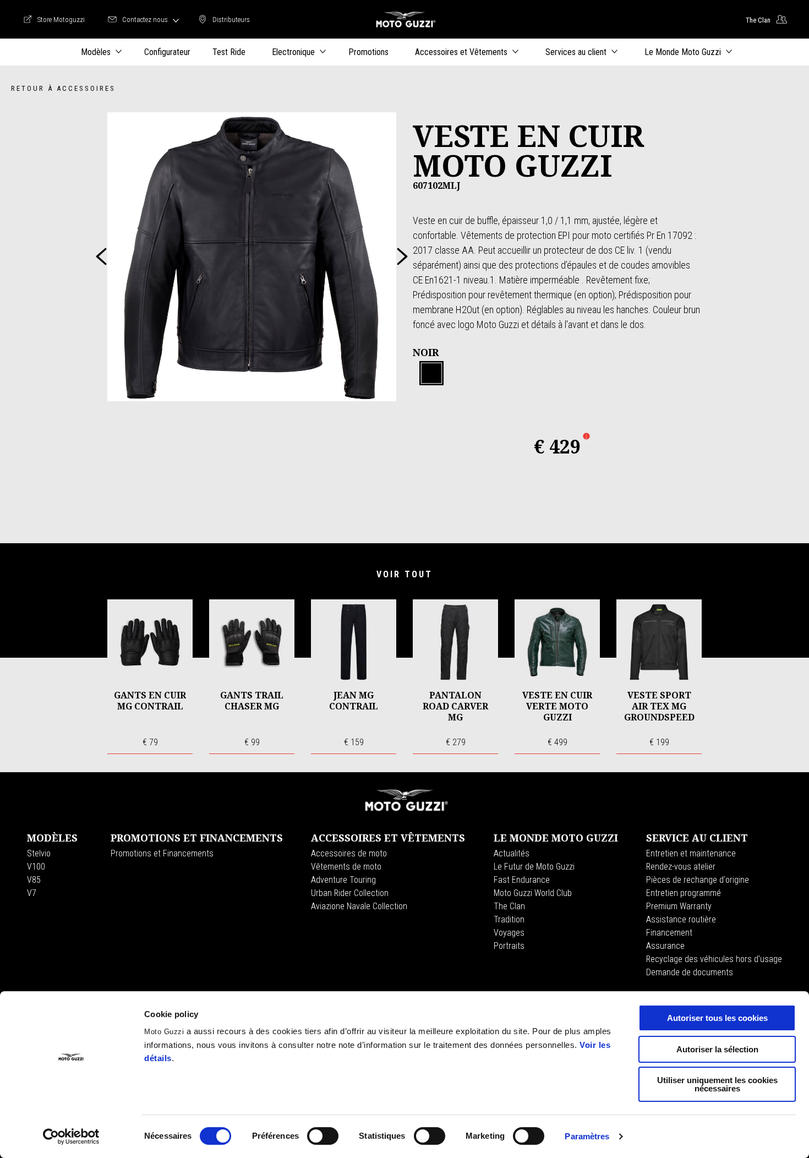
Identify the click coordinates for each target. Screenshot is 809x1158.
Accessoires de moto (349, 853)
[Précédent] (101, 256)
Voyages (509, 932)
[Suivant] (402, 256)
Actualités (511, 853)
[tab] (431, 374)
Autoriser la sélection (717, 1049)
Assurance (665, 946)
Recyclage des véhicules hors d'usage (714, 959)
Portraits (509, 946)
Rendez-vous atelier (680, 866)
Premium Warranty (679, 906)
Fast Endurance (522, 880)
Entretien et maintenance (691, 853)
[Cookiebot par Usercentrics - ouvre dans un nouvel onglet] (71, 1136)
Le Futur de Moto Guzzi (534, 866)
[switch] (322, 1136)
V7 (31, 893)
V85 (34, 880)
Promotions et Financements (162, 853)
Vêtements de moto (346, 866)
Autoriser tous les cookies (717, 1018)
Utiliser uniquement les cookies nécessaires (717, 1084)
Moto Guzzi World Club (533, 893)
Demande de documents (689, 972)
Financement (669, 932)
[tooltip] (431, 373)
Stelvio (39, 853)
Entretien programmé (683, 893)
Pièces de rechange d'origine (697, 880)
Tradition (509, 919)
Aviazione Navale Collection (359, 906)
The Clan (509, 906)
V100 (36, 866)
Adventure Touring (343, 880)
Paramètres (587, 1136)
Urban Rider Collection (350, 893)
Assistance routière (681, 919)
